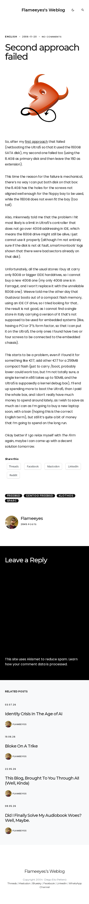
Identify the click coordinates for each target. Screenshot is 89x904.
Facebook (49, 883)
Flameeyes (32, 518)
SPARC (12, 500)
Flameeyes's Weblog (43, 9)
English (11, 36)
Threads (12, 883)
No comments (52, 36)
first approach (36, 141)
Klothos (66, 495)
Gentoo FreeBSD (39, 495)
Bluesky (37, 883)
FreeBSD (13, 495)
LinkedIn (62, 883)
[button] (72, 10)
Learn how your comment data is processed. (41, 662)
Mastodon (24, 883)
